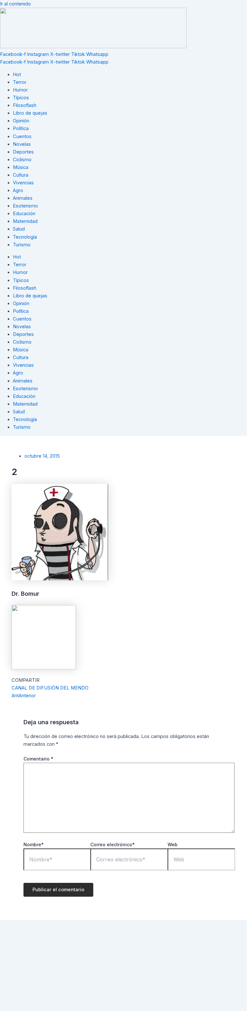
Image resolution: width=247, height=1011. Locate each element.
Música (20, 167)
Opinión (21, 121)
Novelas (22, 144)
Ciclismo (22, 160)
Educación (24, 213)
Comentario (38, 758)
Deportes (23, 152)
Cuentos (22, 136)
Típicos (21, 98)
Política (21, 128)
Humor (20, 90)
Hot (17, 74)
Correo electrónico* (112, 844)
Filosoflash (24, 105)
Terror (19, 82)
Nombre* (33, 844)
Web (173, 844)
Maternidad (25, 221)
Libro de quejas (30, 113)
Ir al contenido (15, 4)
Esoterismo (25, 206)
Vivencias (23, 183)
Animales (22, 198)
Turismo (22, 245)
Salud (19, 229)
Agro (18, 190)
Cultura (20, 175)
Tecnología (25, 237)
